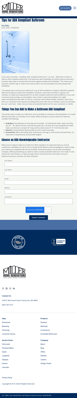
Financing (5, 330)
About (43, 344)
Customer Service (8, 334)
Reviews (44, 356)
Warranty (5, 326)
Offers (43, 352)
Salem (4, 352)
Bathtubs (44, 326)
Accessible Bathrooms (49, 334)
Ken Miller (5, 25)
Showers (44, 322)
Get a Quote (65, 8)
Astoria (4, 363)
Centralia (5, 367)
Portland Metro (8, 348)
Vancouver (6, 344)
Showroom (6, 322)
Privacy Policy (7, 377)
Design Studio (46, 363)
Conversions (45, 330)
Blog (42, 348)
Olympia (5, 359)
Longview (5, 356)
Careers (43, 359)
